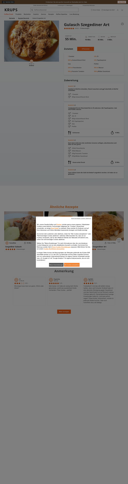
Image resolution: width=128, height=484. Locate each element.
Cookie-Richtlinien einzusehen (54, 249)
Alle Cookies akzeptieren (71, 264)
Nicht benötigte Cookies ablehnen (81, 218)
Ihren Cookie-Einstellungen (61, 247)
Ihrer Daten (55, 228)
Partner (59, 224)
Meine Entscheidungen (56, 264)
